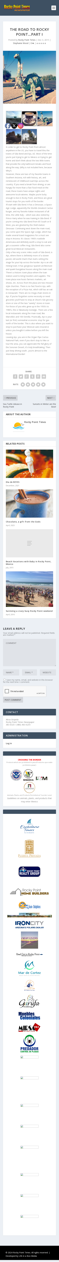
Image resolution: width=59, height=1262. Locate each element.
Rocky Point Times (27, 40)
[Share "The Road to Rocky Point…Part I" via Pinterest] (38, 376)
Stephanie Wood (20, 43)
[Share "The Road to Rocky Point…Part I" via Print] (44, 376)
